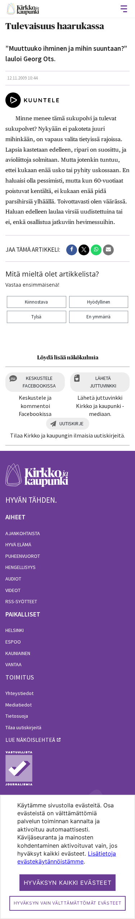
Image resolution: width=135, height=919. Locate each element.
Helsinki (14, 630)
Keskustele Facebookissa (39, 382)
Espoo (13, 641)
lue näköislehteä (30, 739)
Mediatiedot (18, 704)
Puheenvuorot (22, 556)
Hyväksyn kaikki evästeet (68, 882)
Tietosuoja (16, 716)
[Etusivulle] (23, 9)
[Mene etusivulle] (36, 479)
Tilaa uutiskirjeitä (23, 727)
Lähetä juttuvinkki (103, 382)
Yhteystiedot (19, 693)
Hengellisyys (20, 567)
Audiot (13, 578)
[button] (71, 250)
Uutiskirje (71, 423)
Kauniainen (17, 653)
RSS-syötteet (21, 601)
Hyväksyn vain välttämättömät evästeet (68, 903)
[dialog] (67, 857)
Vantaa (13, 664)
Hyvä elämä (18, 544)
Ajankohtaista (22, 533)
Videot (13, 590)
